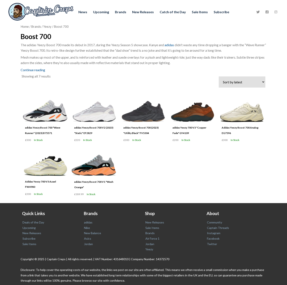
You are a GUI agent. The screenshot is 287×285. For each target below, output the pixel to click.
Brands (120, 12)
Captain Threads (218, 228)
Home (25, 26)
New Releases (143, 12)
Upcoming (101, 12)
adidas (169, 45)
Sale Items (200, 12)
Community (214, 222)
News (82, 12)
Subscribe (221, 12)
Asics (87, 238)
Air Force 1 (152, 238)
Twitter (212, 244)
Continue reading (33, 70)
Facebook (213, 238)
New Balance (92, 233)
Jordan (88, 244)
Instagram (213, 233)
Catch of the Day (173, 12)
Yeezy (47, 26)
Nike (87, 228)
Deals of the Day (33, 222)
